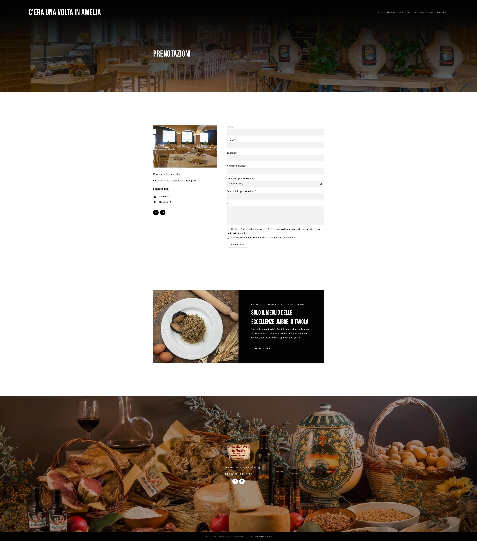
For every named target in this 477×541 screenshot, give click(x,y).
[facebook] (156, 212)
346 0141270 (165, 201)
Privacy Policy (240, 233)
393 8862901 (165, 196)
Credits (270, 536)
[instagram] (162, 212)
